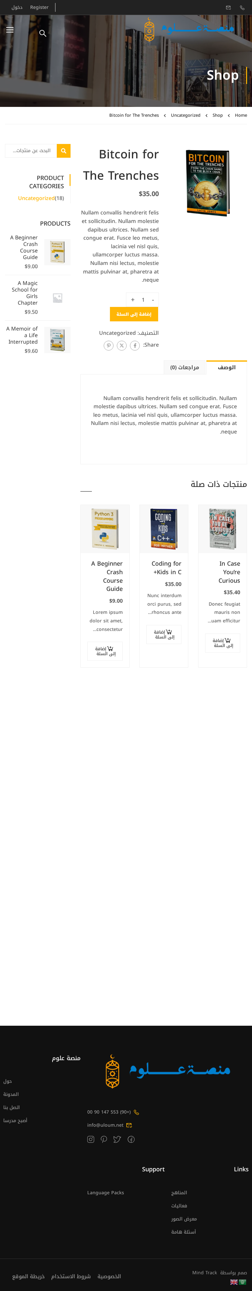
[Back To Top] (11, 1279)
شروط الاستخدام (71, 1276)
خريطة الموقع (28, 1276)
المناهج (179, 1192)
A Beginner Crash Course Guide (106, 576)
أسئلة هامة (183, 1232)
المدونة (11, 1094)
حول (7, 1081)
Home (241, 115)
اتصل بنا (11, 1107)
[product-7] (208, 183)
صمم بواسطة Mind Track (219, 1272)
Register (39, 7)
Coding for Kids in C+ (166, 568)
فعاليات (179, 1205)
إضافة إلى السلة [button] (223, 643)
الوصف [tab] (227, 367)
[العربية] (243, 1282)
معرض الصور (184, 1219)
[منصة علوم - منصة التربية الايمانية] (189, 30)
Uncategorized (185, 115)
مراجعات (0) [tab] (184, 367)
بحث (58, 151)
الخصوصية (109, 1276)
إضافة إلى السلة (134, 314)
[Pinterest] (109, 346)
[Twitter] (122, 346)
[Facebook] (135, 346)
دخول (17, 7)
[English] (234, 1282)
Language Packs (105, 1192)
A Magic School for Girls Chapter (25, 293)
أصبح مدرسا (15, 1120)
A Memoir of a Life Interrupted (22, 335)
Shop (218, 115)
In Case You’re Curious (229, 572)
